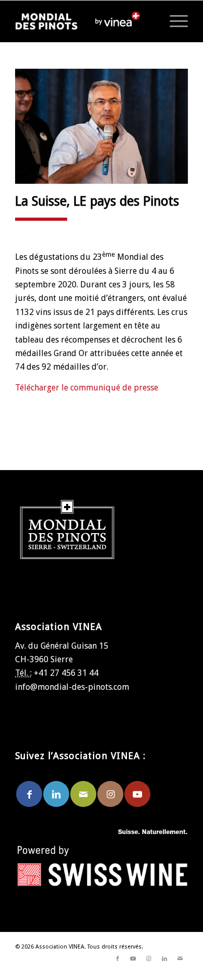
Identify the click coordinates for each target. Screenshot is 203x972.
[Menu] (173, 21)
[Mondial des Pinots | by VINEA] (54, 21)
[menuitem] (173, 21)
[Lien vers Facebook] (29, 794)
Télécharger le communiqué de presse (86, 388)
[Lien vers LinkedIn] (56, 794)
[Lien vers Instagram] (110, 794)
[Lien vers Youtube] (137, 794)
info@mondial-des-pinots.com (72, 687)
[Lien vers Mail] (83, 794)
